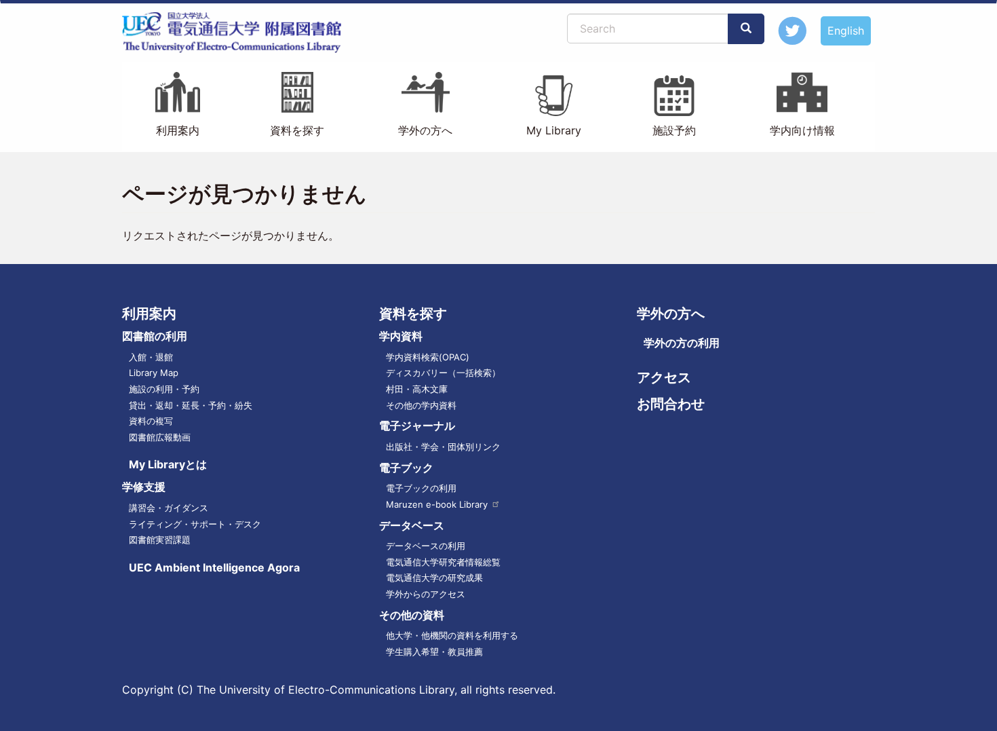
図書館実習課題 (160, 539)
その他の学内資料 (421, 405)
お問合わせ (671, 404)
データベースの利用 (425, 545)
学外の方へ (425, 130)
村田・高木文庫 (417, 388)
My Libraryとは (168, 464)
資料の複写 (151, 420)
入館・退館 (151, 357)
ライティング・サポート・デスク (195, 524)
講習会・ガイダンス (168, 507)
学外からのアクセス (425, 593)
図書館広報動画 (160, 437)
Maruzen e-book (437, 504)
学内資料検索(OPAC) (427, 357)
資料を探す (297, 130)
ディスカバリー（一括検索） (443, 372)
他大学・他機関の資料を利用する (452, 635)
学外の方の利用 (682, 343)
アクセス (664, 377)
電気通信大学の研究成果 (434, 577)
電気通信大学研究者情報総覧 (443, 562)
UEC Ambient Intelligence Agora (214, 567)
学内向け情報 (802, 130)
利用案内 (177, 130)
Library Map (153, 372)
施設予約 (674, 130)
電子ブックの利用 (421, 488)
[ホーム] (237, 32)
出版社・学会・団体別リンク (443, 446)
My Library (553, 130)
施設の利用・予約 (164, 388)
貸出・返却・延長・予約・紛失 (190, 405)
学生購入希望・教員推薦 (434, 651)
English (845, 30)
